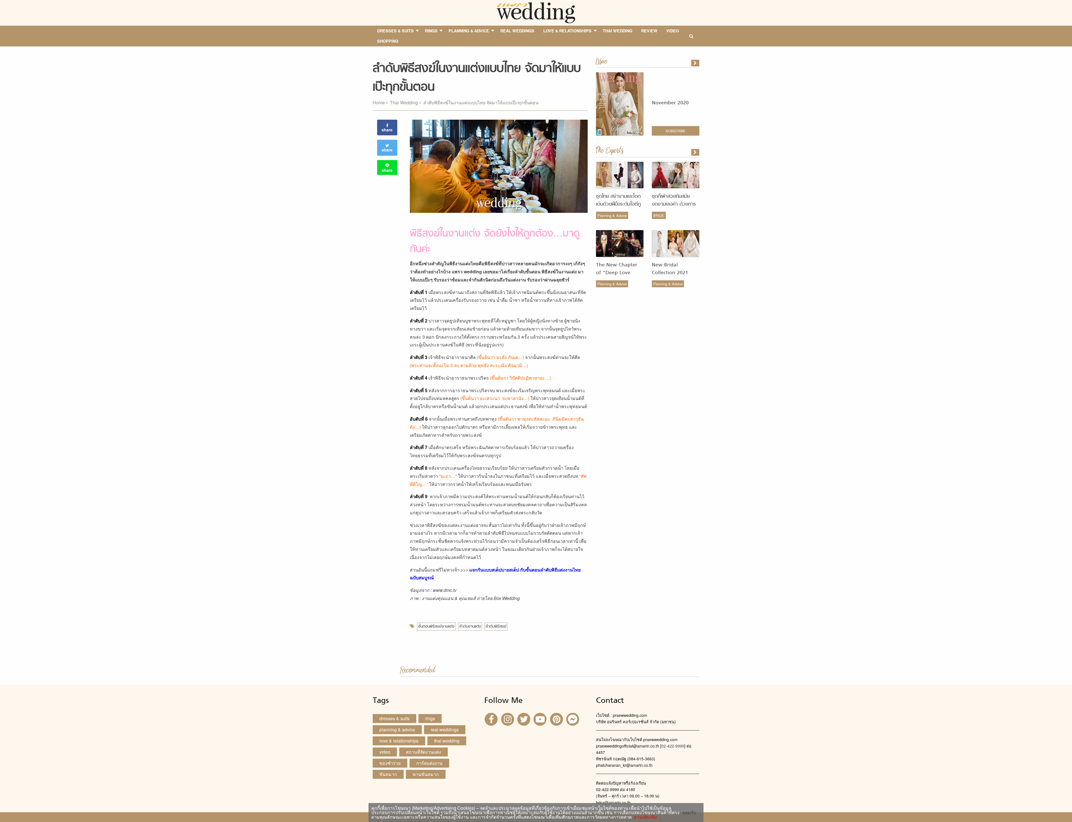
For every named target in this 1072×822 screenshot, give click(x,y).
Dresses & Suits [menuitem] (395, 30)
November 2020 (670, 103)
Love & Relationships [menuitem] (567, 30)
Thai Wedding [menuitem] (617, 30)
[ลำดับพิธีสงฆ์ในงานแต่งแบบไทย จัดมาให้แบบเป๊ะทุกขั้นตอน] (695, 152)
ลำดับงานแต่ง (470, 626)
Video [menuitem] (672, 30)
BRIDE (658, 215)
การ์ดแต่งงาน (429, 763)
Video (384, 752)
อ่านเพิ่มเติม (644, 817)
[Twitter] (524, 718)
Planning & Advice (612, 215)
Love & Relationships (398, 740)
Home (379, 102)
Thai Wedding (404, 102)
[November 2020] (695, 63)
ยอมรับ (689, 812)
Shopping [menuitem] (387, 41)
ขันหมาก (388, 774)
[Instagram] (508, 718)
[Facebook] (491, 718)
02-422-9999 (672, 746)
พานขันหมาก (426, 774)
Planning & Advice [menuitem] (469, 30)
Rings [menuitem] (431, 30)
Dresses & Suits (394, 718)
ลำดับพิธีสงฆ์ (495, 626)
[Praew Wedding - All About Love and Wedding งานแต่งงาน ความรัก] (536, 12)
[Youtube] (540, 718)
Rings (430, 718)
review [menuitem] (649, 30)
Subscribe (675, 130)
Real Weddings (445, 729)
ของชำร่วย (390, 763)
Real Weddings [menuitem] (517, 30)
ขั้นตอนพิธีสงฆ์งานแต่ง (436, 626)
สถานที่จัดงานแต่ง (423, 752)
